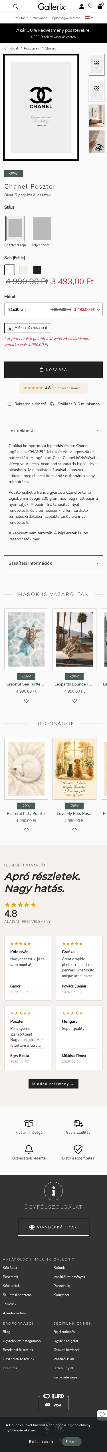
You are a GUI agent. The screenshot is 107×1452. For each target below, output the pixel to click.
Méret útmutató (30, 327)
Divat (8, 195)
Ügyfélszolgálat (66, 1341)
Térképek (9, 1304)
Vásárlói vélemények (69, 1277)
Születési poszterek (18, 1295)
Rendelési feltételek (18, 1350)
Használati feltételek (18, 1359)
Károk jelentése (65, 1377)
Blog (6, 1331)
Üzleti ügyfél (63, 1368)
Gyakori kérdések (67, 1350)
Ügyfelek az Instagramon (22, 1341)
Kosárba (57, 370)
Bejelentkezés (64, 1331)
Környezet (61, 1295)
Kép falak (10, 1267)
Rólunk (59, 1267)
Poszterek (10, 1277)
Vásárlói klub (64, 1359)
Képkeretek (11, 1285)
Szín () (14, 257)
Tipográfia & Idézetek (33, 195)
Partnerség (62, 1285)
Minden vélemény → (53, 1084)
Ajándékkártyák (57, 1227)
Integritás (10, 1368)
